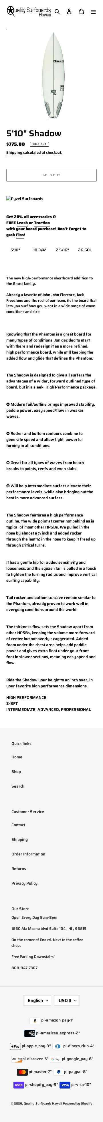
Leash (22, 223)
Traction (42, 223)
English (35, 1000)
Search (17, 786)
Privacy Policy (24, 883)
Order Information (28, 854)
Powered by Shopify (77, 1103)
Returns (18, 868)
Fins (20, 235)
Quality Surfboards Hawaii (43, 1103)
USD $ (65, 1000)
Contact (18, 825)
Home (16, 757)
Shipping (14, 152)
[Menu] (93, 11)
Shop (16, 771)
